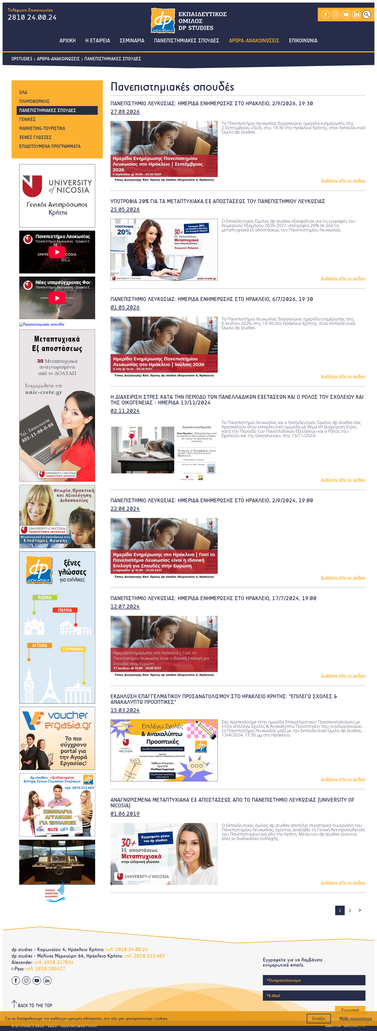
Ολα (23, 92)
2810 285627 (50, 968)
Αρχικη (67, 41)
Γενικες (27, 119)
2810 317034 (59, 962)
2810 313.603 (149, 955)
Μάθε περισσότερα (356, 1018)
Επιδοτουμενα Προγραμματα (50, 146)
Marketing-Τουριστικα (42, 128)
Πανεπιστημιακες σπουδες (112, 58)
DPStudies (22, 58)
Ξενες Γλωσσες (35, 137)
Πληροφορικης (34, 101)
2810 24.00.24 (32, 17)
